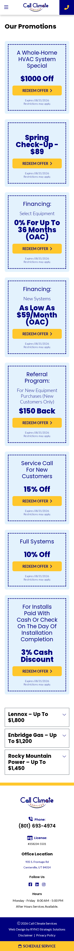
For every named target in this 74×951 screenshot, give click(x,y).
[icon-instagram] (44, 884)
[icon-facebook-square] (30, 884)
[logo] (36, 7)
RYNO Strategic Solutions (47, 929)
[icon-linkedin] (37, 884)
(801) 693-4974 (37, 826)
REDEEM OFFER (35, 90)
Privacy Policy (45, 935)
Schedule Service (39, 946)
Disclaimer (25, 935)
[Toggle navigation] (6, 7)
